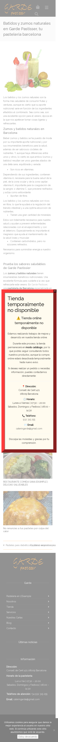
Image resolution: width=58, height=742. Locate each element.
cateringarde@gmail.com (29, 428)
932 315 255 (29, 419)
